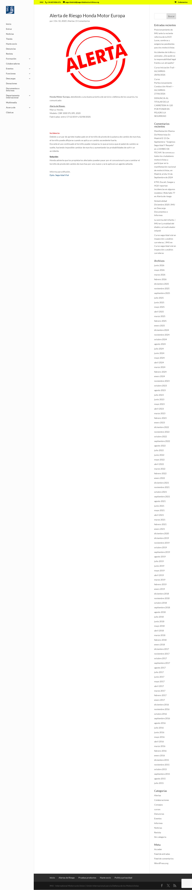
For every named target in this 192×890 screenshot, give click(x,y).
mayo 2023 (159, 404)
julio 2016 (159, 727)
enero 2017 (159, 700)
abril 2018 (159, 630)
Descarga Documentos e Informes (161, 212)
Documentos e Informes (12, 89)
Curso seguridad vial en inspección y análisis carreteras (165, 249)
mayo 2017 (159, 681)
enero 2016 (159, 755)
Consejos (158, 804)
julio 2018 (159, 616)
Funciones (11, 74)
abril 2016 (159, 741)
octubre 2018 (160, 602)
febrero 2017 (160, 695)
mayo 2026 (159, 270)
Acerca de (10, 107)
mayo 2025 (159, 307)
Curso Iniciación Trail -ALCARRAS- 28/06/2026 (164, 71)
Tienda (9, 39)
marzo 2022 (159, 468)
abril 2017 (159, 686)
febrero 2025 (160, 321)
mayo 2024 (159, 358)
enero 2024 (159, 376)
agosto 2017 (160, 667)
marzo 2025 (159, 316)
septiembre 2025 (162, 293)
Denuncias (11, 49)
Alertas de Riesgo (67, 877)
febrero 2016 (160, 750)
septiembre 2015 (162, 774)
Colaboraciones (161, 800)
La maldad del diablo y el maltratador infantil (164, 227)
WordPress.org (161, 863)
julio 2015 (159, 783)
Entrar (9, 29)
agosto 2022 (160, 445)
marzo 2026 (159, 274)
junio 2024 (159, 353)
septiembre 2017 (162, 663)
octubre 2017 (160, 658)
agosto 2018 (160, 612)
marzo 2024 (159, 367)
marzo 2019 (159, 579)
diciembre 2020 (161, 533)
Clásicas (10, 112)
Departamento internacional (13, 96)
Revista (9, 54)
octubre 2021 (160, 492)
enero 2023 (159, 422)
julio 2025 (159, 297)
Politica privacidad (123, 877)
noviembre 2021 (162, 487)
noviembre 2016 (162, 709)
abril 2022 (159, 464)
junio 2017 (159, 676)
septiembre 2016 (162, 718)
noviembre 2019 (162, 542)
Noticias (10, 34)
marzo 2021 (159, 519)
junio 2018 (159, 621)
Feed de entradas (162, 854)
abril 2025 (159, 311)
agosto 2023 (160, 390)
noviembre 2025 (162, 288)
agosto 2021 (160, 501)
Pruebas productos (87, 877)
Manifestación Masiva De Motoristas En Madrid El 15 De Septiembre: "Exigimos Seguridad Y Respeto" (164, 138)
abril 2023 (159, 408)
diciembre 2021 (161, 482)
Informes (158, 823)
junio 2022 (159, 455)
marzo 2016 (159, 746)
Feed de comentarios (164, 858)
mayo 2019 (159, 570)
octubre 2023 (160, 385)
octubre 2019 (160, 547)
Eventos (9, 69)
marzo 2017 (159, 690)
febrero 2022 (160, 473)
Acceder (158, 849)
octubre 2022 (160, 436)
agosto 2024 (160, 344)
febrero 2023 (160, 418)
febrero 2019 (160, 584)
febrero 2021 (160, 524)
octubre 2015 (160, 769)
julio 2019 (159, 561)
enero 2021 (159, 529)
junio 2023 (159, 399)
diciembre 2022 (161, 427)
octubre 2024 (160, 339)
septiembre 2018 (162, 607)
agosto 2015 (160, 778)
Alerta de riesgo (164, 196)
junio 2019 (159, 566)
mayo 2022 (159, 459)
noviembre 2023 (162, 381)
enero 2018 (159, 644)
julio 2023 (159, 395)
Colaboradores (13, 64)
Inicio (8, 24)
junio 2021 (159, 506)
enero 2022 (159, 478)
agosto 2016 (160, 723)
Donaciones (11, 83)
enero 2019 (159, 589)
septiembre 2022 (162, 441)
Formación (11, 59)
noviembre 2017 (162, 653)
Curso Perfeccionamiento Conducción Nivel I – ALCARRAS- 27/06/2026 (164, 86)
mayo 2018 (159, 626)
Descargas (10, 78)
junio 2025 (159, 302)
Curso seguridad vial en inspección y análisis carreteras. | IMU (165, 239)
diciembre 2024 (161, 330)
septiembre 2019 (162, 552)
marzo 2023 (159, 413)
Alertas (71, 21)
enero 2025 (159, 325)
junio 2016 (159, 732)
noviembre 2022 (162, 432)
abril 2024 (159, 362)
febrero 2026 (160, 279)
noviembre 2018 (162, 598)
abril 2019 (159, 575)
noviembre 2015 (162, 764)
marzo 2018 (159, 635)
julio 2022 (159, 450)
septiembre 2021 (162, 496)
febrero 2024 (160, 371)
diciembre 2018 (161, 593)
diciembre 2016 (161, 704)
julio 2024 (159, 348)
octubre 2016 (160, 714)
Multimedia (11, 102)
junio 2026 (159, 265)
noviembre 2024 (162, 334)
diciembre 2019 (161, 538)
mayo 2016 (159, 737)
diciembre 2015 (161, 760)
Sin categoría (160, 837)
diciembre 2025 (161, 284)
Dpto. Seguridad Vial (59, 175)
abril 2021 (159, 515)
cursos (157, 809)
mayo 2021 (159, 510)
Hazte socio (11, 44)
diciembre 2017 (161, 649)
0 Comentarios (83, 21)
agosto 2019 (160, 556)
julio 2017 (159, 672)
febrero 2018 (160, 640)
